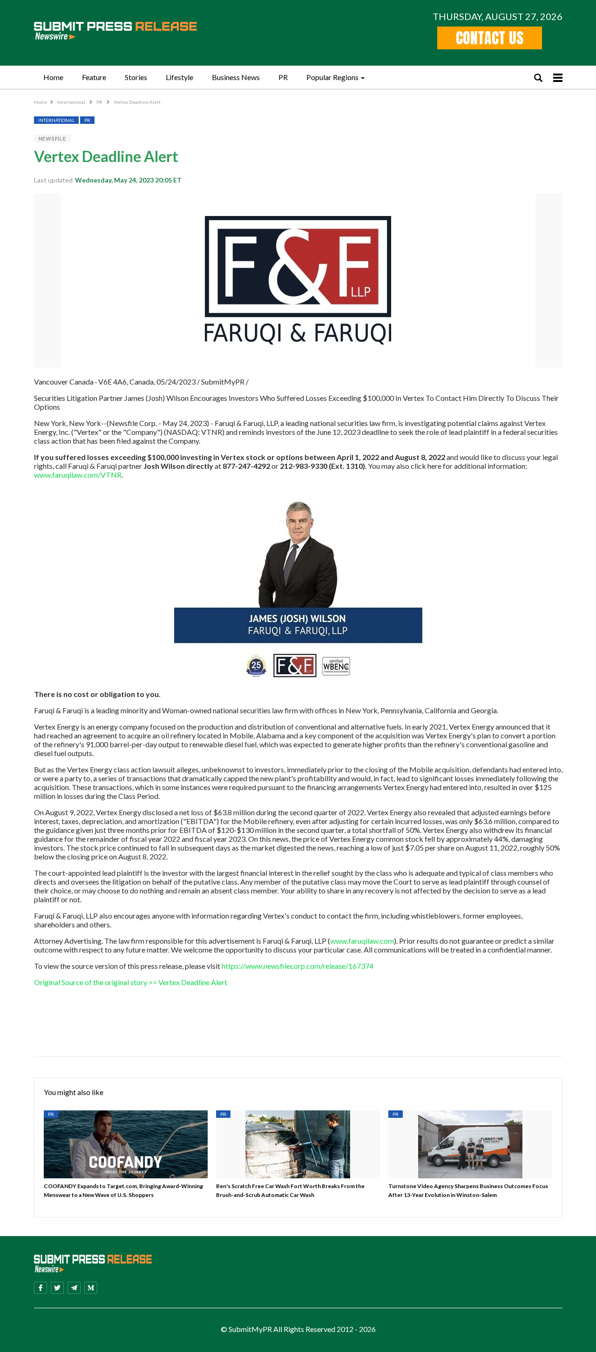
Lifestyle (179, 77)
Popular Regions (332, 77)
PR (283, 77)
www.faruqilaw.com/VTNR (78, 474)
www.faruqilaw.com (362, 940)
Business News (236, 77)
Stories (136, 77)
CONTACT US (489, 38)
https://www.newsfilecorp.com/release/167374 (297, 965)
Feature (94, 77)
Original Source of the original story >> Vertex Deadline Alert (130, 982)
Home (53, 77)
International (71, 102)
